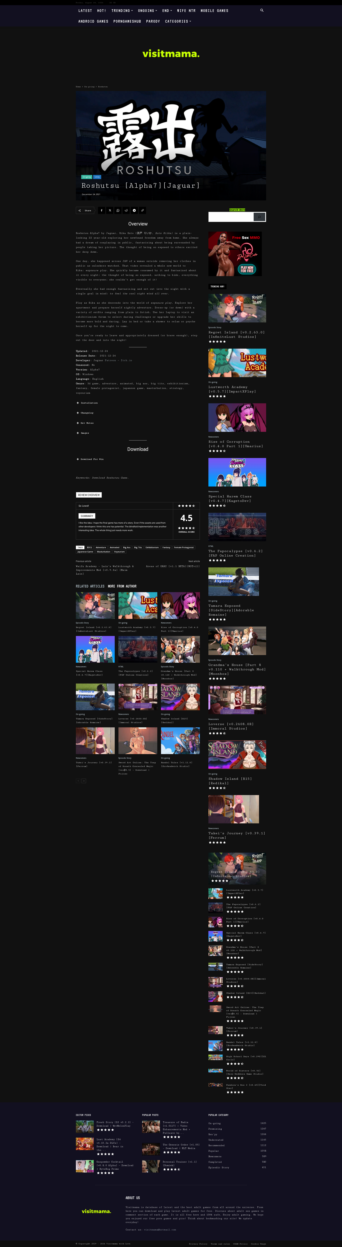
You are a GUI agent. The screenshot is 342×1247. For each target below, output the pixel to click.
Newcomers (166, 623)
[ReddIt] (126, 210)
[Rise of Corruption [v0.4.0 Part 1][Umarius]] (180, 605)
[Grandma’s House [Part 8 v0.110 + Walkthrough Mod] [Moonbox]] (180, 649)
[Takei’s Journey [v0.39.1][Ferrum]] (95, 740)
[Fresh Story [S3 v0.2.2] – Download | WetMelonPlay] (85, 1127)
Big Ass (126, 547)
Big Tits (138, 547)
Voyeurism (119, 551)
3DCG (89, 547)
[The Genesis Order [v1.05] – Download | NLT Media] (151, 1149)
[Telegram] (134, 210)
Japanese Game (85, 551)
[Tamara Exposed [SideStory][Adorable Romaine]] (95, 697)
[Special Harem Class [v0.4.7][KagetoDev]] (95, 649)
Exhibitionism (152, 547)
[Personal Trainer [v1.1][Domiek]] (151, 1166)
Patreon (111, 360)
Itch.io (126, 360)
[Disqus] (138, 836)
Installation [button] (89, 403)
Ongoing (146, 10)
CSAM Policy (240, 1244)
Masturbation (103, 551)
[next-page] (84, 781)
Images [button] (85, 433)
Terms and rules (220, 1244)
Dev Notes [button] (87, 423)
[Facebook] (101, 210)
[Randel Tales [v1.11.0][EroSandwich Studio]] (180, 740)
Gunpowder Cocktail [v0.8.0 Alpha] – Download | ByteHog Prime (115, 1165)
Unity (97, 177)
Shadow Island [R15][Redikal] (246, 993)
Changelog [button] (87, 413)
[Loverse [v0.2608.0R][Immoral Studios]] (137, 697)
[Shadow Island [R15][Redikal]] (180, 697)
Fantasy (166, 547)
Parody (153, 21)
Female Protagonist (184, 547)
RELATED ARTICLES (90, 586)
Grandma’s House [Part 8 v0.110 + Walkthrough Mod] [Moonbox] (179, 675)
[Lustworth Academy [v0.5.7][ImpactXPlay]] (137, 605)
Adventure (101, 547)
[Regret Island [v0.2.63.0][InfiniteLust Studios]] (95, 605)
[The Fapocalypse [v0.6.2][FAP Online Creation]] (137, 649)
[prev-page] (78, 781)
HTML (120, 666)
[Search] (259, 217)
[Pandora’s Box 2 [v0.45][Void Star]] (215, 1085)
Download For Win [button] (92, 459)
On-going (89, 87)
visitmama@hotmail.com (160, 1229)
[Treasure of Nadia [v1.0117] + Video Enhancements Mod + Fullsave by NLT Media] (151, 1127)
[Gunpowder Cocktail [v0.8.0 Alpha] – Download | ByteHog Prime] (85, 1166)
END (165, 10)
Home (78, 87)
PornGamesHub (127, 21)
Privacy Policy (198, 1244)
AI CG (113, 3)
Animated (114, 547)
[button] (262, 10)
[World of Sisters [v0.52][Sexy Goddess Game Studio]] (215, 1070)
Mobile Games (215, 10)
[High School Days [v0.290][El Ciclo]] (215, 1057)
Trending (121, 10)
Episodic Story (82, 623)
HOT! (102, 10)
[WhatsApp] (117, 210)
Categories (176, 21)
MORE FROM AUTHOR (122, 586)
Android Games (93, 21)
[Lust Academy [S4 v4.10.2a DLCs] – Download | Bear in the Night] (85, 1144)
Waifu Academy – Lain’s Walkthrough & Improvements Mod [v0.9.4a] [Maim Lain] (105, 570)
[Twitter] (109, 210)
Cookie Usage (258, 1244)
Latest (85, 10)
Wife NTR (186, 10)
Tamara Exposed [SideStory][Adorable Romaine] (231, 610)
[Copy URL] (142, 210)
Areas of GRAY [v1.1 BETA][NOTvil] (173, 566)
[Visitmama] (171, 54)
